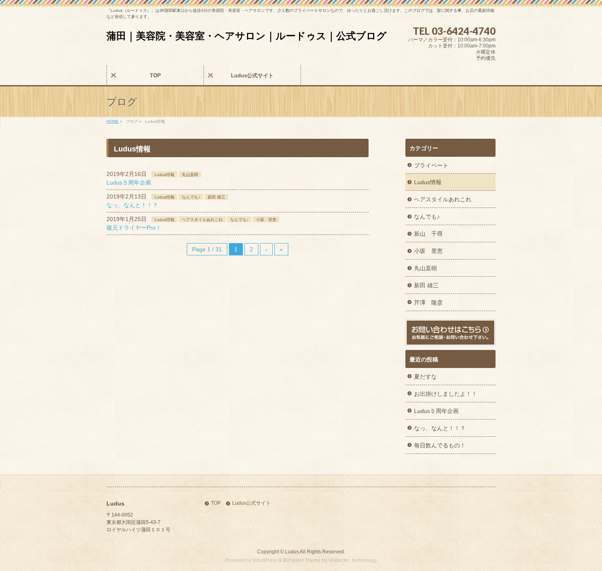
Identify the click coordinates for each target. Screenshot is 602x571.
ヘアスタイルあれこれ (202, 219)
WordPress (265, 560)
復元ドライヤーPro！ (133, 227)
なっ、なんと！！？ (132, 205)
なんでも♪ (191, 197)
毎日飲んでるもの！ (440, 445)
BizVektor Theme (302, 560)
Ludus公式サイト (251, 503)
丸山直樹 (190, 174)
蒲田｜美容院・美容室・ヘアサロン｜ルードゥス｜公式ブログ (246, 35)
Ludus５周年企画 (128, 182)
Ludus (292, 552)
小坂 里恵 (266, 219)
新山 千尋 (428, 233)
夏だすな (425, 376)
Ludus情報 (164, 174)
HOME (112, 121)
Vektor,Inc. (339, 560)
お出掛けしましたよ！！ (445, 393)
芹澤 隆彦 (428, 302)
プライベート (431, 165)
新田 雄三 (216, 197)
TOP (216, 503)
